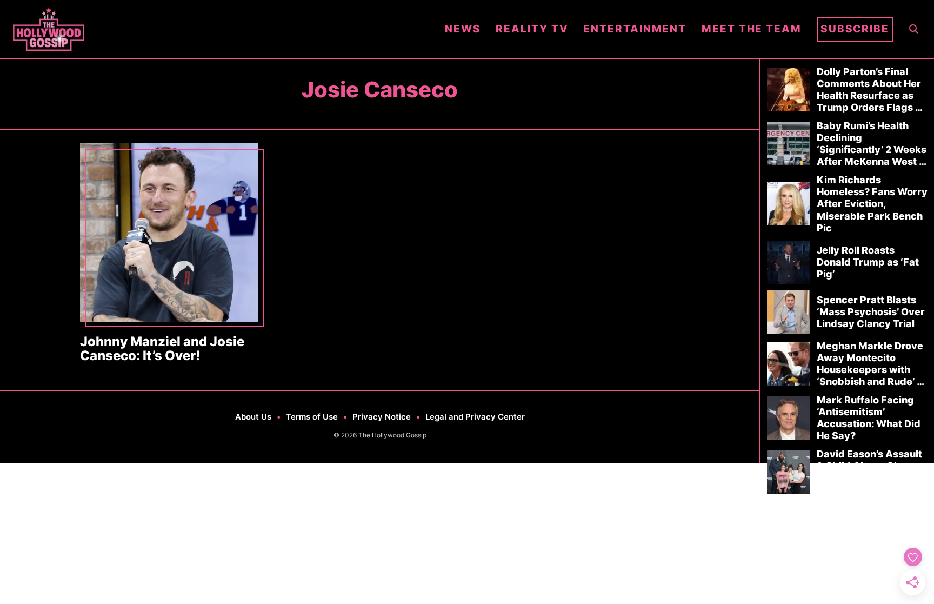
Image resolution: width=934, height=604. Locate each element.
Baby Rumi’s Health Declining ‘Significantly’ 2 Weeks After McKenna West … (871, 143)
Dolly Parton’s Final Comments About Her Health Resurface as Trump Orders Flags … (870, 89)
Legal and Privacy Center (475, 416)
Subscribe (854, 29)
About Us (253, 416)
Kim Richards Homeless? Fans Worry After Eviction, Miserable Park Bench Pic (872, 203)
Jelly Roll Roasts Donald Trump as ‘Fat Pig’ (868, 262)
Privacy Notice (381, 416)
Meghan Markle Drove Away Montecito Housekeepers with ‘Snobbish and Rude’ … (870, 363)
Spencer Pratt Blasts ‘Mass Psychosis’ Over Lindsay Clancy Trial (871, 311)
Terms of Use (312, 416)
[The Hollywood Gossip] (221, 29)
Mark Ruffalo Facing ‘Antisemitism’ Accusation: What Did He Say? (868, 417)
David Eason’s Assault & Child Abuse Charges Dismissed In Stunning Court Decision (872, 471)
